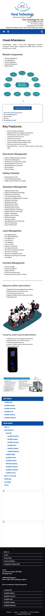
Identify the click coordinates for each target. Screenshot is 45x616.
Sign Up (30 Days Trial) (22, 108)
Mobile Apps (7, 479)
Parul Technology (22, 14)
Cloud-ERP (9, 433)
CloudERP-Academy (9, 415)
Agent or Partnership (10, 476)
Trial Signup (7, 482)
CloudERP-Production (12, 467)
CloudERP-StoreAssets (12, 470)
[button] (5, 85)
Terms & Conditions (9, 561)
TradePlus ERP (8, 402)
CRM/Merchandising (11, 464)
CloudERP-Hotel (8, 412)
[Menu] (8, 31)
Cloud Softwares (9, 430)
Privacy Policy (8, 558)
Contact (6, 485)
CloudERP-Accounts (11, 461)
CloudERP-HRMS (10, 454)
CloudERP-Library (11, 473)
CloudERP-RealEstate (13, 451)
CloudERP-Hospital (9, 405)
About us (6, 427)
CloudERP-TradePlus (13, 436)
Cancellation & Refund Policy (12, 564)
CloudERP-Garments (10, 408)
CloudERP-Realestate (10, 418)
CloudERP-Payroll (10, 458)
